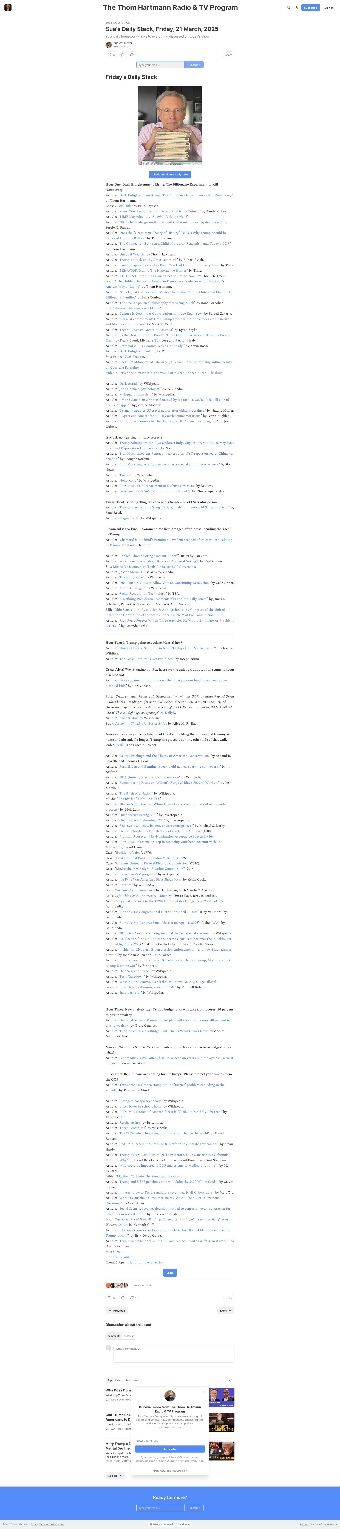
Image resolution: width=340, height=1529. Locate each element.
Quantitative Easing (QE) (137, 815)
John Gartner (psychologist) (139, 389)
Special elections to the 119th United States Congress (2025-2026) (168, 901)
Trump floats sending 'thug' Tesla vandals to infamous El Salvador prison (173, 507)
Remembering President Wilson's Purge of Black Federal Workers (168, 782)
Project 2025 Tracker (128, 356)
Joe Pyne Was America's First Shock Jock (150, 879)
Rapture (125, 885)
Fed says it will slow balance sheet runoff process (155, 825)
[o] (220, 1451)
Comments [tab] (114, 1336)
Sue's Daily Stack (118, 22)
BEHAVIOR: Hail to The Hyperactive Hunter (152, 270)
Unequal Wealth (131, 254)
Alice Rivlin (128, 718)
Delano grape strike (134, 971)
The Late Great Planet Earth (135, 890)
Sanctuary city (129, 992)
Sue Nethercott (123, 43)
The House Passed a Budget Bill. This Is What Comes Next (163, 1031)
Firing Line (126, 874)
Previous (119, 1310)
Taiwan (124, 475)
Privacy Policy (197, 1460)
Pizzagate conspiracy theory (140, 1101)
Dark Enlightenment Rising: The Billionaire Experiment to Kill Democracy (175, 195)
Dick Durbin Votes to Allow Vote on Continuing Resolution (164, 582)
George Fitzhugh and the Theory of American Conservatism (164, 755)
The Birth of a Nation (135, 793)
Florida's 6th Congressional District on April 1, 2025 (158, 922)
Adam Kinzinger (131, 588)
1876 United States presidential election (149, 777)
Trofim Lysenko (131, 577)
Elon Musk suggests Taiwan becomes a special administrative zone (168, 464)
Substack (304, 1524)
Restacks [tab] (129, 1336)
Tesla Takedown (131, 976)
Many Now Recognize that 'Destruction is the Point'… (159, 211)
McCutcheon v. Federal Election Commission (149, 868)
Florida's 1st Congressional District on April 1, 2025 (158, 912)
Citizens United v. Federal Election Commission (152, 863)
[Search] (288, 7)
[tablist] (121, 1336)
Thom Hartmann (123, 1461)
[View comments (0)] (122, 54)
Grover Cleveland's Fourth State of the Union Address (159, 831)
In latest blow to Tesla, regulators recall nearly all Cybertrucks (166, 1192)
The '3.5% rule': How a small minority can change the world (163, 1133)
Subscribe (310, 7)
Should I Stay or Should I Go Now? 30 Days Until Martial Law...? (167, 648)
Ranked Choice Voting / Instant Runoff (148, 556)
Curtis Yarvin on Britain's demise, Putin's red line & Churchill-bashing (169, 372)
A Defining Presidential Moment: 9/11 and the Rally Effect (162, 599)
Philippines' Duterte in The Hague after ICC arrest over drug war (168, 421)
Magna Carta (129, 518)
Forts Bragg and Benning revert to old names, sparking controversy (169, 766)
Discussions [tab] (132, 1380)
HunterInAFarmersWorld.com (137, 308)
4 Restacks (146, 1285)
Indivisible (123, 1257)
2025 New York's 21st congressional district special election (164, 933)
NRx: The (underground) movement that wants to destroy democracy (170, 222)
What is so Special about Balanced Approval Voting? (158, 561)
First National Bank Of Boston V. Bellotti (147, 858)
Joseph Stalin (129, 572)
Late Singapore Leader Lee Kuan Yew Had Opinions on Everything (169, 265)
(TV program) (144, 874)
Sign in (329, 7)
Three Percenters (132, 1128)
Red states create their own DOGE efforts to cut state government (168, 1144)
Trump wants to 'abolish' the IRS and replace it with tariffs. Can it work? (173, 1241)
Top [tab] (110, 1380)
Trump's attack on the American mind (147, 259)
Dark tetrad (128, 383)
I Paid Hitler (124, 206)
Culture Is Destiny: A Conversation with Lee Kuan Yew (160, 313)
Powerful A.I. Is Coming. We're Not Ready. (151, 346)
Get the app (184, 1524)
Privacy (34, 1524)
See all (112, 1475)
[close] (204, 1391)
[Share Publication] (296, 7)
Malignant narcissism (135, 394)
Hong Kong (127, 480)
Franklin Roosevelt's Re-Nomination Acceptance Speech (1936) (166, 836)
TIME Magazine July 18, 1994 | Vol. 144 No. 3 (153, 216)
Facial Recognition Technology (142, 593)
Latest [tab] (119, 1380)
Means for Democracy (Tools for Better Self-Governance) (155, 566)
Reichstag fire (129, 1122)
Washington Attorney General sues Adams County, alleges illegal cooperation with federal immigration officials (161, 984)
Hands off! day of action (146, 1262)
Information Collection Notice (169, 1460)
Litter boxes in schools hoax (140, 1106)
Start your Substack (163, 1524)
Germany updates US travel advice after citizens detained (162, 410)
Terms (42, 1524)
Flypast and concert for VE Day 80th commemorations (159, 415)
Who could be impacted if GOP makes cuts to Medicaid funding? (168, 1165)
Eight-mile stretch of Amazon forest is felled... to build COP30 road (170, 1111)
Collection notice (55, 1524)
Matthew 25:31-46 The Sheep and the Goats (149, 1176)
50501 (117, 1251)
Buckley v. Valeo (128, 852)
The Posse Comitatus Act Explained (146, 659)
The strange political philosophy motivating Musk (156, 303)
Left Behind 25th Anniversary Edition (141, 895)
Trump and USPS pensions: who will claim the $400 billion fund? (168, 1181)
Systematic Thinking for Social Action (141, 723)
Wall (119, 745)
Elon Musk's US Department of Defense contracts (156, 485)
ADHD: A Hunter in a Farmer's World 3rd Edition (157, 276)
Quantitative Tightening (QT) (141, 820)
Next (223, 1310)
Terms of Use (187, 1457)
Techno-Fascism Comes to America (145, 329)
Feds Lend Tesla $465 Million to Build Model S (154, 491)
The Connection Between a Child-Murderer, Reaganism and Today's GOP (174, 243)
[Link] (100, 77)
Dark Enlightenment (134, 351)
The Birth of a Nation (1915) (139, 798)
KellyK (170, 712)
